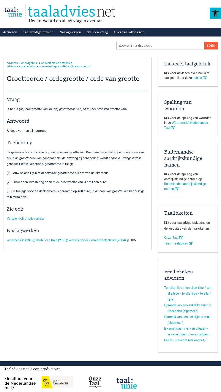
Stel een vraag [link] (97, 32)
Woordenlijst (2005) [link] (20, 240)
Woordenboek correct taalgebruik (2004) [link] (97, 240)
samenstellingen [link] (48, 66)
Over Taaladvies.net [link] (129, 32)
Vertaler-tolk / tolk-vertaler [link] (25, 219)
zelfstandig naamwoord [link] (75, 66)
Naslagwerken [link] (70, 32)
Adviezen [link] (10, 32)
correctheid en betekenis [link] (56, 63)
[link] (215, 13)
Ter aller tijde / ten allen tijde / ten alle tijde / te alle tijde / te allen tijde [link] (187, 293)
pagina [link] (198, 78)
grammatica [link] (28, 66)
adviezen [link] (12, 63)
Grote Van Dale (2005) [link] (51, 240)
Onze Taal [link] (171, 238)
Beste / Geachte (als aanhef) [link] (184, 340)
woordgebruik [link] (29, 63)
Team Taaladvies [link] (176, 243)
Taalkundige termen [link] (38, 32)
